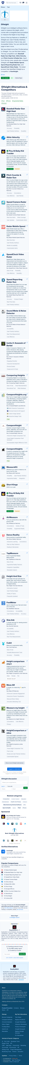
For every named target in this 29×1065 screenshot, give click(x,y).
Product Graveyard (20, 1026)
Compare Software (7, 1019)
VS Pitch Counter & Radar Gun (12, 891)
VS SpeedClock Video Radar (11, 877)
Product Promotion (7, 1008)
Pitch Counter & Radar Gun (13, 58)
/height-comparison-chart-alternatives (11, 659)
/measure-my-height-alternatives (10, 706)
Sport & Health (7, 807)
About (3, 1010)
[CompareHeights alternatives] (3, 449)
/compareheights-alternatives (9, 447)
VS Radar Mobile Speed (10, 870)
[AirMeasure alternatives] (3, 518)
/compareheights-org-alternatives (10, 393)
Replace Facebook (20, 1019)
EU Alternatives (9, 908)
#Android (3, 103)
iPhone (24, 807)
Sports (14, 807)
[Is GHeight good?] (12, 78)
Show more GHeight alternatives (14, 763)
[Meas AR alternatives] (3, 686)
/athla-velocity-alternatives (8, 135)
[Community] (23, 2)
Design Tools (5, 1043)
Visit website (5, 78)
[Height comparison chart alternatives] (3, 662)
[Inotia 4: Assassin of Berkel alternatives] (3, 344)
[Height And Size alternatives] (3, 577)
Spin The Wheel (16, 1060)
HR (18, 1047)
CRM (3, 1045)
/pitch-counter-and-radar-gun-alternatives (12, 173)
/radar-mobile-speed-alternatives (10, 224)
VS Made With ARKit (9, 884)
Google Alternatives (20, 1022)
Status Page (18, 78)
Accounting (5, 1047)
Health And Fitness (16, 801)
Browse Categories (7, 1017)
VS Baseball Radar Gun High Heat (13, 872)
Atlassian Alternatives (21, 1024)
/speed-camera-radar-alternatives (10, 200)
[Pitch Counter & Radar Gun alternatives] (3, 176)
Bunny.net (15, 1058)
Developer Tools (15, 1041)
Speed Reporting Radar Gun (10, 65)
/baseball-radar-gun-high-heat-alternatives (13, 107)
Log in (3, 786)
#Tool (3, 100)
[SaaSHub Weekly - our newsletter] (20, 2)
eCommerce (12, 1047)
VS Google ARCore (9, 888)
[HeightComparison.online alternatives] (3, 731)
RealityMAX (13, 930)
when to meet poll (14, 1061)
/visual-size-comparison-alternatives (11, 728)
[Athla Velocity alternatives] (3, 138)
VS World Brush (8, 893)
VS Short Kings (8, 886)
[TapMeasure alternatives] (3, 554)
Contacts (16, 1008)
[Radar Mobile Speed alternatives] (3, 227)
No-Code (7, 1041)
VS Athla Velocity (8, 881)
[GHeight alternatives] (5, 14)
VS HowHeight (8, 895)
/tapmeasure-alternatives (8, 551)
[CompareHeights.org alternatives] (3, 395)
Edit (3, 74)
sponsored (21, 979)
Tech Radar (18, 1017)
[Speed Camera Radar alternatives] (3, 203)
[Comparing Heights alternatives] (3, 376)
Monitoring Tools (6, 1051)
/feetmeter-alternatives (7, 601)
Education (23, 799)
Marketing (23, 1045)
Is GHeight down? (14, 917)
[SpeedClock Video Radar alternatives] (3, 255)
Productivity (16, 1045)
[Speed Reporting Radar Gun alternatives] (3, 280)
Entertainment (5, 801)
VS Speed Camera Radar (10, 879)
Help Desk (8, 1045)
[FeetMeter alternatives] (3, 603)
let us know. (20, 909)
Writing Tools (5, 1049)
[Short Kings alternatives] (3, 485)
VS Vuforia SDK (8, 898)
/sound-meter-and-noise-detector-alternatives (14, 309)
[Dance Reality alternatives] (3, 535)
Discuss (22, 1008)
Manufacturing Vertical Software (12, 804)
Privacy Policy (13, 1055)
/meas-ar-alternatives (7, 683)
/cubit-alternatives (6, 641)
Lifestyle (25, 801)
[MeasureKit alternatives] (3, 468)
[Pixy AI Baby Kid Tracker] (3, 151)
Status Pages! (6, 1024)
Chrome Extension (7, 1022)
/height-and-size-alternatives (9, 574)
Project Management (16, 1049)
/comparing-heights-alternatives (10, 373)
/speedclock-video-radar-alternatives (11, 252)
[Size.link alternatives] (3, 621)
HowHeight (14, 71)
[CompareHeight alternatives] (3, 426)
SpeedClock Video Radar (9, 67)
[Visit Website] (27, 137)
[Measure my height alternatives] (3, 708)
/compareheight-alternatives (9, 423)
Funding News (6, 1026)
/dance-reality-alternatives (8, 533)
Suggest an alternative (14, 769)
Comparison (6, 799)
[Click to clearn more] (14, 972)
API (7, 1010)
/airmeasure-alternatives (8, 515)
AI (2, 1041)
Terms (20, 1055)
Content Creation (15, 799)
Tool (19, 808)
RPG (25, 804)
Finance (14, 1051)
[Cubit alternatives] (3, 643)
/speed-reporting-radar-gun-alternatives (12, 277)
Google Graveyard (20, 1029)
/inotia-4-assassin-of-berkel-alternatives (12, 341)
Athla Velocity (21, 56)
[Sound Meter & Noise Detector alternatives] (3, 311)
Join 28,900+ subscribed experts (14, 957)
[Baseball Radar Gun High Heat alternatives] (3, 109)
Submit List (5, 1029)
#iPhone (8, 100)
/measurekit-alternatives (8, 465)
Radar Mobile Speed (17, 62)
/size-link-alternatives (7, 618)
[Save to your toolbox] (5, 20)
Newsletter (5, 1031)
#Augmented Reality (17, 100)
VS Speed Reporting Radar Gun (12, 874)
